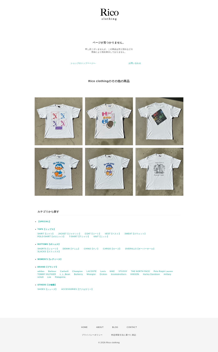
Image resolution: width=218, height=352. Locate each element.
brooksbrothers (118, 274)
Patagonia (60, 277)
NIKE (112, 271)
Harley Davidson (151, 274)
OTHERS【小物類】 (47, 285)
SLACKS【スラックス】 (49, 251)
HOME (84, 327)
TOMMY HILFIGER (47, 274)
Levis (103, 271)
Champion (77, 271)
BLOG (115, 327)
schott (41, 277)
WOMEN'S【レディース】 (50, 259)
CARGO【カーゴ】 (112, 249)
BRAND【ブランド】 (48, 267)
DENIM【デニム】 (71, 249)
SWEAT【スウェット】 (136, 234)
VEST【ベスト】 (113, 234)
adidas (41, 271)
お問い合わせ (135, 63)
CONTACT (132, 327)
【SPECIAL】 (44, 221)
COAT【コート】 (93, 234)
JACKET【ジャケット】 (69, 234)
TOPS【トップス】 (47, 229)
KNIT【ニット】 (101, 236)
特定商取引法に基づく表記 (123, 335)
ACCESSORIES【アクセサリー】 (77, 289)
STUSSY (123, 271)
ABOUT (100, 327)
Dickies (103, 274)
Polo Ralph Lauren (163, 271)
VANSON (134, 274)
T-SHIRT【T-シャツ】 (79, 236)
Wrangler (91, 274)
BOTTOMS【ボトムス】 (49, 244)
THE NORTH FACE (140, 271)
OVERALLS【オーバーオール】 (140, 249)
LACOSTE (91, 271)
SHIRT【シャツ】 (46, 234)
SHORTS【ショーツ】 (48, 249)
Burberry (78, 274)
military (167, 274)
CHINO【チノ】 (91, 249)
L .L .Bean (65, 274)
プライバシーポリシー (92, 335)
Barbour (52, 271)
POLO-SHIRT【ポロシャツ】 (51, 236)
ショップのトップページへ (83, 63)
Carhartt (64, 271)
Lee (49, 277)
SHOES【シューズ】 (47, 289)
